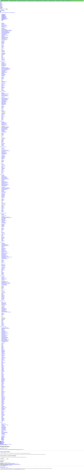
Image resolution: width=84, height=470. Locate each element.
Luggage (3, 96)
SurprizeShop (3, 409)
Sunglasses (3, 179)
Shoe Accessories (4, 215)
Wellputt (2, 416)
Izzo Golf (3, 374)
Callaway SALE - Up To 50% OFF (5, 187)
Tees (3, 247)
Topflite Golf (3, 412)
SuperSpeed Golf (3, 408)
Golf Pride (3, 368)
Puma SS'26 (3, 190)
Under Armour (3, 171)
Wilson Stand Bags (4, 102)
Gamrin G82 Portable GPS (4, 284)
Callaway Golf (3, 84)
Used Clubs (3, 48)
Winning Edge (3, 418)
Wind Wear (3, 183)
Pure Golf (3, 394)
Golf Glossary (3, 437)
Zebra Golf (3, 419)
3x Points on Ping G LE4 (4, 34)
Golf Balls (3, 62)
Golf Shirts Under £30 (4, 308)
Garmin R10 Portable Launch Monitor (6, 282)
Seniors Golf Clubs (4, 38)
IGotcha (2, 372)
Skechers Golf (3, 401)
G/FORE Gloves (3, 154)
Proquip (2, 393)
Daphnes (2, 273)
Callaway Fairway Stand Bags (5, 99)
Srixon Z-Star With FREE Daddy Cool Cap (6, 68)
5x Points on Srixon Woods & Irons (5, 32)
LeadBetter (3, 376)
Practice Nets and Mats (5, 245)
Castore (2, 354)
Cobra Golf (3, 117)
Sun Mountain (3, 143)
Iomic (2, 373)
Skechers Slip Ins (3, 219)
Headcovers (4, 255)
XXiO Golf (3, 88)
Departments (3, 12)
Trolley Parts (3, 124)
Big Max (2, 118)
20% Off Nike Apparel (4, 189)
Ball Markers (4, 249)
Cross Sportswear (3, 358)
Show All (3, 44)
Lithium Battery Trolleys (4, 131)
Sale (6, 12)
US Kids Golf (3, 59)
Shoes (3, 214)
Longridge (3, 144)
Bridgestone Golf (3, 351)
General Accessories (4, 251)
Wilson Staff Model (4, 74)
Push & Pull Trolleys (4, 122)
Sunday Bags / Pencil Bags (5, 94)
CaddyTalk (3, 352)
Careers (20, 464)
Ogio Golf (3, 119)
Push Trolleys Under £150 (4, 128)
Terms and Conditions (11, 464)
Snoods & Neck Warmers (5, 184)
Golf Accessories (3, 243)
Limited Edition (3, 104)
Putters (3, 26)
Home (1, 12)
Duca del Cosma (3, 360)
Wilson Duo (3, 75)
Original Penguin (3, 386)
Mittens (3, 158)
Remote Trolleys (3, 130)
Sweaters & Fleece (4, 176)
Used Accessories (3, 264)
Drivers (3, 23)
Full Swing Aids (4, 254)
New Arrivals (3, 77)
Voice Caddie (3, 298)
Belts (3, 180)
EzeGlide (3, 363)
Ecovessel (3, 361)
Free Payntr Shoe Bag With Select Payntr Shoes (6, 217)
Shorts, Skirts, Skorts (4, 177)
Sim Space (3, 400)
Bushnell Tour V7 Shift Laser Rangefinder (6, 283)
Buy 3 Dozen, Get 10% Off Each (5, 67)
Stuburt (2, 239)
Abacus (2, 209)
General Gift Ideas (4, 304)
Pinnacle (2, 390)
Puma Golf (3, 206)
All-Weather (4, 156)
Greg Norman (3, 371)
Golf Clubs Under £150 (4, 309)
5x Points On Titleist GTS (4, 29)
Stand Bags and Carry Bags (5, 93)
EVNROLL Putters (4, 362)
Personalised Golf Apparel (4, 311)
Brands (5, 12)
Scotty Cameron (3, 398)
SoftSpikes (3, 403)
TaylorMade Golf (3, 53)
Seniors (1, 3)
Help (7, 12)
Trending (2, 46)
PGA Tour (3, 389)
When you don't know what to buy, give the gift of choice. (7, 463)
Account (1, 5)
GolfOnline (3, 370)
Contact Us (9, 12)
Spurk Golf (3, 404)
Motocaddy (3, 382)
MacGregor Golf (3, 378)
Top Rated (3, 107)
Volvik (2, 89)
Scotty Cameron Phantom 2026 (5, 37)
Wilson (2, 55)
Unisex (3, 226)
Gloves (3, 148)
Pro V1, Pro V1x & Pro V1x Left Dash (6, 69)
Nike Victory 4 (3, 221)
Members (7, 464)
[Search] (6, 9)
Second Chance (3, 90)
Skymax (2, 402)
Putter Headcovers (4, 258)
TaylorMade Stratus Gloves (4, 153)
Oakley (2, 384)
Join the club (1, 458)
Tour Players (3, 436)
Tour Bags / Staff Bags (5, 95)
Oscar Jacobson (3, 387)
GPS (3, 277)
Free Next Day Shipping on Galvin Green (6, 188)
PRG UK (3, 392)
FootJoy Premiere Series (4, 220)
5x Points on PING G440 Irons (5, 31)
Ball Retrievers (4, 65)
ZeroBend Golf (3, 420)
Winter (3, 157)
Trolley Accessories (4, 253)
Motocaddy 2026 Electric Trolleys (5, 127)
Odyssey (2, 56)
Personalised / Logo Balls (4, 81)
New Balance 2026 (4, 222)
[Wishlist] (0, 11)
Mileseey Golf (3, 295)
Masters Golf (3, 145)
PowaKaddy (3, 140)
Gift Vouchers (3, 82)
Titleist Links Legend (4, 103)
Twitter (3, 438)
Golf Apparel (3, 175)
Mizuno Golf (3, 87)
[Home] (1, 7)
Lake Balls (3, 63)
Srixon (2, 170)
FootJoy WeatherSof (4, 151)
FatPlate (2, 364)
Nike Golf (3, 211)
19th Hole (11, 12)
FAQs (18, 464)
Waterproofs (4, 181)
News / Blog (3, 435)
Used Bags (3, 108)
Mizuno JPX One (3, 36)
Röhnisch (3, 397)
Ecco (2, 236)
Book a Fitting (1, 4)
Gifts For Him (4, 303)
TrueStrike (3, 413)
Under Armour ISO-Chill (4, 152)
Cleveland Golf (3, 57)
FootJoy (2, 166)
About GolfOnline (4, 464)
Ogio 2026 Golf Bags (4, 100)
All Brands (1, 422)
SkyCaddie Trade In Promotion (5, 281)
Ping (2, 115)
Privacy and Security (15, 464)
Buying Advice (3, 50)
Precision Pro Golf (3, 391)
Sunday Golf (3, 406)
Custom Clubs (3, 51)
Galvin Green (3, 208)
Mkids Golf (3, 381)
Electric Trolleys (4, 123)
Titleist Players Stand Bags (4, 98)
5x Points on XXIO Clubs (4, 33)
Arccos (2, 294)
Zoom (2, 421)
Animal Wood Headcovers (5, 256)
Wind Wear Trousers (4, 185)
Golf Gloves (3, 164)
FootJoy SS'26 (3, 191)
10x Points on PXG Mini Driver (5, 35)
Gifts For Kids (4, 302)
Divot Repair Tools (4, 64)
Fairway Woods (4, 24)
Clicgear (2, 139)
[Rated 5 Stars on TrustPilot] (5, 444)
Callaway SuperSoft (4, 70)
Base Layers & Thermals (5, 178)
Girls (3, 43)
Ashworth (3, 345)
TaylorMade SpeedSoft (4, 72)
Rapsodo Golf (3, 396)
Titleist (2, 114)
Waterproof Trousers (4, 182)
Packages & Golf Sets (5, 25)
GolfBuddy (3, 297)
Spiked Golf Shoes (3, 218)
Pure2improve (3, 395)
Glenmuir (3, 367)
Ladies (3, 42)
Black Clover (3, 349)
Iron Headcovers (4, 257)
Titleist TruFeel (3, 73)
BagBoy (2, 346)
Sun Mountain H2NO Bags (4, 101)
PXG (2, 58)
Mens (0, 1)
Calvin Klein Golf (3, 353)
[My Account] (1, 8)
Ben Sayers (3, 347)
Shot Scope (3, 296)
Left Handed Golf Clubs (4, 39)
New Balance (3, 383)
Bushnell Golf (3, 293)
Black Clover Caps (4, 192)
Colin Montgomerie (4, 357)
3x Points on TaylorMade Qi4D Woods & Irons (6, 30)
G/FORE (2, 365)
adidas (2, 172)
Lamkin (2, 375)
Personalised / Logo (4, 265)
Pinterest (3, 440)
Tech (3, 278)
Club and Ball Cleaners (5, 244)
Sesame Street (3, 399)
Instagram (3, 439)
